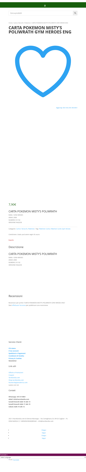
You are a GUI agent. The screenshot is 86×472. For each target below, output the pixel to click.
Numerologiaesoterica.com (18, 382)
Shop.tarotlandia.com (16, 380)
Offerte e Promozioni (16, 373)
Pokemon (28, 23)
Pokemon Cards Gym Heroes (60, 229)
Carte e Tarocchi (18, 23)
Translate (15, 460)
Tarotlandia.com (14, 378)
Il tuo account (14, 351)
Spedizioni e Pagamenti (17, 353)
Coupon (11, 375)
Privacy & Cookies (15, 358)
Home (10, 23)
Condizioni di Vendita (16, 356)
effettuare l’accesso (19, 305)
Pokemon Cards (44, 229)
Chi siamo (12, 348)
